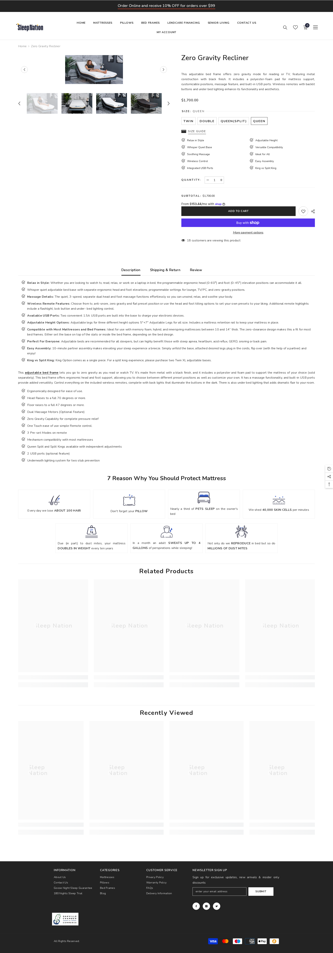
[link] (53, 677)
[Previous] (24, 69)
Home (22, 46)
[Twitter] (216, 906)
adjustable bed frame (42, 373)
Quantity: (191, 180)
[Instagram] (206, 906)
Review (196, 270)
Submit (260, 891)
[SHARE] (311, 211)
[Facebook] (196, 906)
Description (130, 270)
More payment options (248, 232)
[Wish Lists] (295, 27)
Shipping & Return (165, 270)
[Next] (163, 69)
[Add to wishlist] (303, 211)
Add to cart (238, 211)
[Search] (285, 27)
